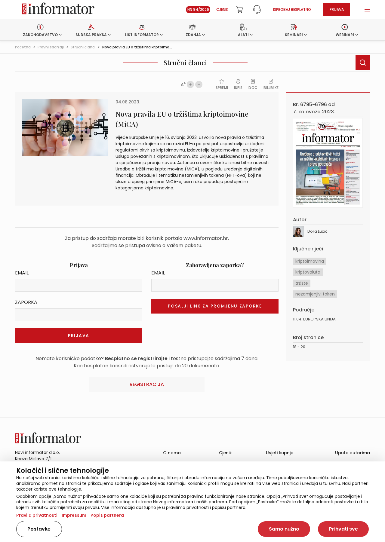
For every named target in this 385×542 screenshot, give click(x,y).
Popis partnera (107, 515)
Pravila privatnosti (36, 515)
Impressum (74, 515)
